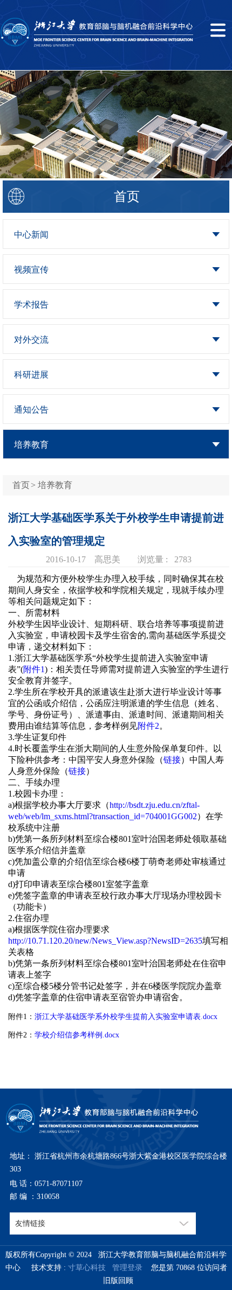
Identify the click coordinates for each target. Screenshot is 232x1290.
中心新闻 (31, 234)
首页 (21, 485)
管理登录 (125, 1268)
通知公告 (31, 409)
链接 (172, 759)
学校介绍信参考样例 (69, 1035)
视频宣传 (31, 269)
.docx (209, 1017)
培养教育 (31, 444)
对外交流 (31, 339)
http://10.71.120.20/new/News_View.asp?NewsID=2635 (105, 940)
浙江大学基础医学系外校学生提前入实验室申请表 (118, 1017)
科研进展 (31, 374)
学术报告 (31, 304)
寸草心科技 (87, 1268)
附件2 (148, 725)
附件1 (34, 669)
